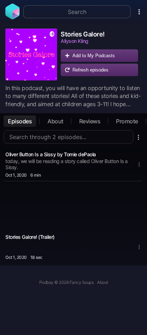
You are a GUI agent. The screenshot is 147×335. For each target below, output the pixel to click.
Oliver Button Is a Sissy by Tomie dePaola (50, 154)
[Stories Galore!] (31, 54)
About (55, 121)
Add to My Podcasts (93, 55)
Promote (127, 121)
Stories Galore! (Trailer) (30, 237)
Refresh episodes (90, 70)
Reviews (90, 121)
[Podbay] (12, 17)
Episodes (20, 121)
